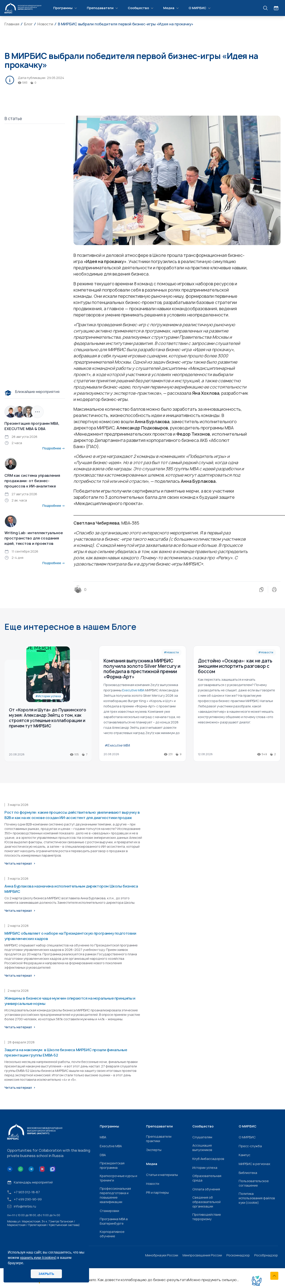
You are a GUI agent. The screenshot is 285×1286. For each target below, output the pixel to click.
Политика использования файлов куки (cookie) (257, 1198)
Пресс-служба (250, 1146)
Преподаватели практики (158, 1138)
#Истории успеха (48, 696)
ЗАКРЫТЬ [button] (46, 1274)
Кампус (244, 1155)
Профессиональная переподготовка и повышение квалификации (115, 1195)
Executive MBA (111, 1146)
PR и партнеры (157, 1192)
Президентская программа (112, 1165)
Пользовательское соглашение (254, 1183)
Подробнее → (53, 448)
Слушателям (202, 1137)
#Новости (171, 652)
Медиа (168, 8)
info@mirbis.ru (25, 1206)
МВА (103, 1137)
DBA (103, 1155)
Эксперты (153, 1150)
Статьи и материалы (162, 1175)
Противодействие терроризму (206, 1216)
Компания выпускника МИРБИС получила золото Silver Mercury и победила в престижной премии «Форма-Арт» (142, 669)
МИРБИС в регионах (254, 1164)
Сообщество (138, 8)
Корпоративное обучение (112, 1234)
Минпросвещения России (202, 1255)
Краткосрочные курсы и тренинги (118, 1178)
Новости (152, 1183)
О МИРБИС (197, 8)
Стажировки (109, 1211)
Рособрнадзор (266, 1255)
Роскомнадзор (238, 1255)
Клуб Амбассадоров (208, 1159)
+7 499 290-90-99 (28, 1199)
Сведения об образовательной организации (206, 1201)
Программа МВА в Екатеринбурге (114, 1221)
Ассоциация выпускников (202, 1147)
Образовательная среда (206, 1178)
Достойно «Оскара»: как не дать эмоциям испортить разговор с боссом (235, 666)
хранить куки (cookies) (38, 1258)
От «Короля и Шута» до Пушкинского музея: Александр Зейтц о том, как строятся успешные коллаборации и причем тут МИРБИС (47, 718)
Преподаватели (100, 8)
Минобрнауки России (161, 1255)
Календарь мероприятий (33, 1182)
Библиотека (248, 1173)
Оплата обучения (206, 1189)
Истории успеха (204, 1167)
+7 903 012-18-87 (27, 1192)
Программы (63, 8)
